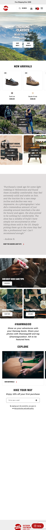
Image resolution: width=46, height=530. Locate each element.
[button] (36, 8)
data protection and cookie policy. (24, 408)
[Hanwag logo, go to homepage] (5, 8)
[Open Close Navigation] (42, 8)
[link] (12, 86)
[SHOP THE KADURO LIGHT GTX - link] (23, 182)
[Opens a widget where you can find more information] (37, 526)
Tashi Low (12, 96)
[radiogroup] (12, 93)
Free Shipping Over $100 (23, 2)
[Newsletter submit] (37, 400)
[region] (23, 368)
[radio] (12, 93)
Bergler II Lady (32, 96)
